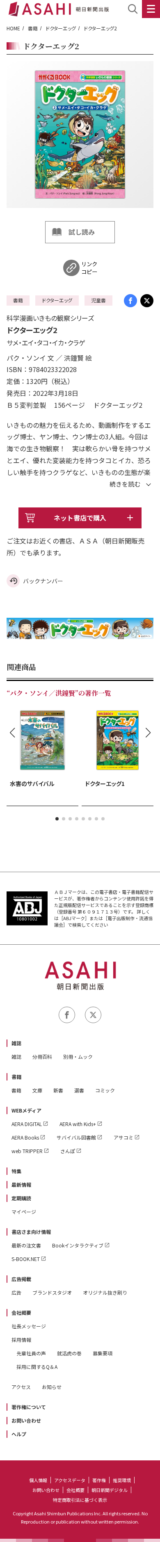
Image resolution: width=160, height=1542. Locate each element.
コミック (105, 1090)
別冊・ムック (78, 1056)
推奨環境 (122, 1480)
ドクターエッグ (61, 28)
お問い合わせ (26, 1420)
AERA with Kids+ (77, 1123)
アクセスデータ (69, 1480)
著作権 (99, 1480)
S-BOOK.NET (25, 1258)
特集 (16, 1170)
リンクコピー (89, 268)
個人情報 (38, 1480)
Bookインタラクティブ (77, 1245)
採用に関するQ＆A (36, 1366)
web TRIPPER (27, 1150)
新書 (58, 1090)
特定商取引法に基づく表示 (80, 1499)
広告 (16, 1292)
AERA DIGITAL (26, 1123)
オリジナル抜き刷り (105, 1292)
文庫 (37, 1090)
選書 (79, 1090)
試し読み (82, 232)
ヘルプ (18, 1433)
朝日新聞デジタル (109, 1490)
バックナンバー (43, 581)
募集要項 (102, 1353)
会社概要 (21, 1312)
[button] (57, 818)
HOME (13, 28)
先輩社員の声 (31, 1353)
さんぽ (67, 1150)
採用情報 (21, 1339)
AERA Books (25, 1137)
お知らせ (52, 1386)
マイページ (23, 1211)
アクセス (21, 1386)
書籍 (33, 28)
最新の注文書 (26, 1245)
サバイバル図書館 (76, 1137)
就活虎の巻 (69, 1353)
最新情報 (21, 1184)
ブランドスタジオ (52, 1292)
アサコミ (123, 1137)
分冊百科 (42, 1056)
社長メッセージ (28, 1326)
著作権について (28, 1406)
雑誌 (16, 1042)
